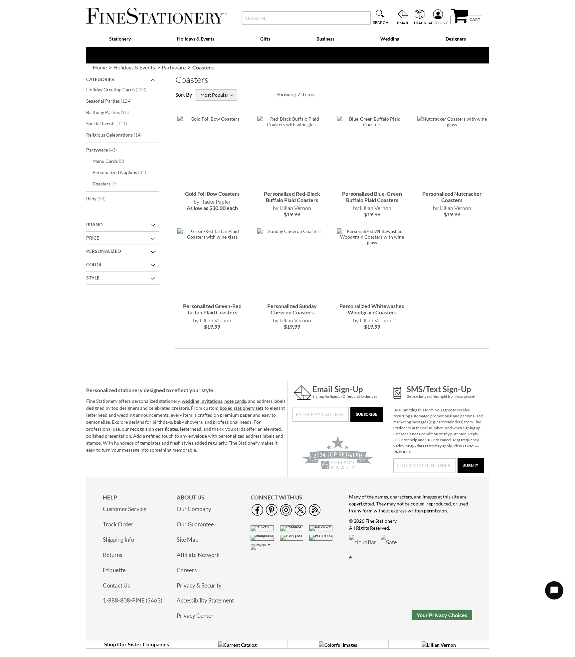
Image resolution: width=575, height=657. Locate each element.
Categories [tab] (100, 79)
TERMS (469, 445)
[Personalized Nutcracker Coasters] (452, 183)
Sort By (183, 94)
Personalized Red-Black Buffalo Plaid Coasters (292, 196)
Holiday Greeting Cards (120, 89)
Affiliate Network (198, 554)
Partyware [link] (174, 67)
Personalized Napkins (124, 172)
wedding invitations (202, 401)
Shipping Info (118, 539)
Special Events (111, 123)
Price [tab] (92, 238)
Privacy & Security (199, 585)
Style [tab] (92, 277)
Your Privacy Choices (442, 615)
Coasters (109, 183)
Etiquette (114, 570)
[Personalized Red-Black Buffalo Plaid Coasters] (292, 183)
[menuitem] (120, 39)
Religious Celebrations (118, 135)
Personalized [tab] (103, 251)
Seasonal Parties (113, 101)
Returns (112, 554)
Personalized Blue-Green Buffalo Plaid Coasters (372, 196)
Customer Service (124, 508)
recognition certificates (154, 429)
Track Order (118, 524)
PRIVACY (402, 451)
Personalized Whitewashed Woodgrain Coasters (372, 309)
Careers (187, 570)
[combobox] (306, 18)
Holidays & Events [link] (134, 67)
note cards (235, 401)
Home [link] (100, 67)
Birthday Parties (112, 112)
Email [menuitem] (403, 22)
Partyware (106, 150)
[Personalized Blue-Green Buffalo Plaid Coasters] (372, 183)
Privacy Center (195, 615)
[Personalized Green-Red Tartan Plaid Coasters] (212, 296)
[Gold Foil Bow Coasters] (212, 183)
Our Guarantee (195, 524)
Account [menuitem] (438, 22)
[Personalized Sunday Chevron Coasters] (292, 296)
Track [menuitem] (419, 22)
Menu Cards (113, 161)
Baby (100, 198)
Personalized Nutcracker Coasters (452, 196)
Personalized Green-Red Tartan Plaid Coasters (212, 309)
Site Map (187, 539)
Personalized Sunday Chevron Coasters (292, 309)
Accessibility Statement (205, 600)
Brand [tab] (94, 224)
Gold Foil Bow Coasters (212, 193)
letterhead (190, 429)
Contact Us (116, 585)
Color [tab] (93, 264)
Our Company (194, 508)
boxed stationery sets (242, 408)
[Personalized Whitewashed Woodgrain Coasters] (372, 296)
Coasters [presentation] (203, 67)
